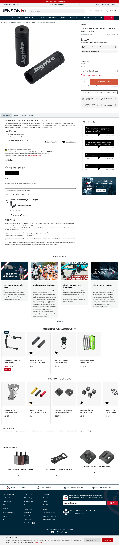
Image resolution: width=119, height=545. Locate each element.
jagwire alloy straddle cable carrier (67, 431)
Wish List (5, 508)
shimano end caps (37, 431)
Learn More (115, 85)
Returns (5, 516)
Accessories (74, 17)
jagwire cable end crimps (22, 431)
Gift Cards (6, 505)
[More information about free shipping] (97, 99)
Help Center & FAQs (9, 512)
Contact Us (105, 4)
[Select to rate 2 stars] (11, 168)
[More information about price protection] (115, 105)
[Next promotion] (79, 4)
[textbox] (40, 187)
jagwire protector (7, 431)
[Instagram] (58, 533)
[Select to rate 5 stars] (23, 168)
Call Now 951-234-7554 (78, 513)
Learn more (27, 190)
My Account (6, 498)
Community (27, 505)
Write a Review (12, 173)
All (12, 17)
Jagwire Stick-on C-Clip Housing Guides (97, 466)
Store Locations (28, 501)
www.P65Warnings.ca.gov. (34, 155)
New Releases (29, 17)
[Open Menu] (28, 11)
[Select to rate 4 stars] (19, 168)
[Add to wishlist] (116, 24)
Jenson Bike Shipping (49, 512)
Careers (45, 509)
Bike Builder (98, 17)
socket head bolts (50, 431)
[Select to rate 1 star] (6, 168)
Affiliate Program (29, 498)
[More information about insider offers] (97, 105)
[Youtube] (53, 533)
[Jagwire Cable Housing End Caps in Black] (39, 54)
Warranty (5, 520)
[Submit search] (82, 11)
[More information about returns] (115, 99)
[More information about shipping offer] (115, 47)
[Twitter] (66, 533)
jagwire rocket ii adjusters (87, 431)
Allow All (107, 540)
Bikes (43, 17)
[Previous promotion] (34, 4)
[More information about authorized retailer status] (115, 51)
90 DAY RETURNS (57, 4)
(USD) (114, 4)
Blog (97, 4)
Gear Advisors (47, 505)
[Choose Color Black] (83, 65)
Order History (7, 501)
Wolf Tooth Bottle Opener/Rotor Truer (59, 469)
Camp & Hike (86, 17)
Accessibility (27, 523)
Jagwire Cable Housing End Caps (25, 205)
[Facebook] (62, 533)
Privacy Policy (39, 542)
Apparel (63, 17)
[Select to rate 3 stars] (15, 168)
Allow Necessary (92, 540)
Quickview (21, 475)
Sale (110, 17)
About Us (45, 498)
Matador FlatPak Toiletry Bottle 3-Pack (21, 469)
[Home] (14, 11)
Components (53, 17)
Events (45, 501)
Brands (19, 17)
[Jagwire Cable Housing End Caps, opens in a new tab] (13, 204)
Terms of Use (27, 519)
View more (60, 321)
